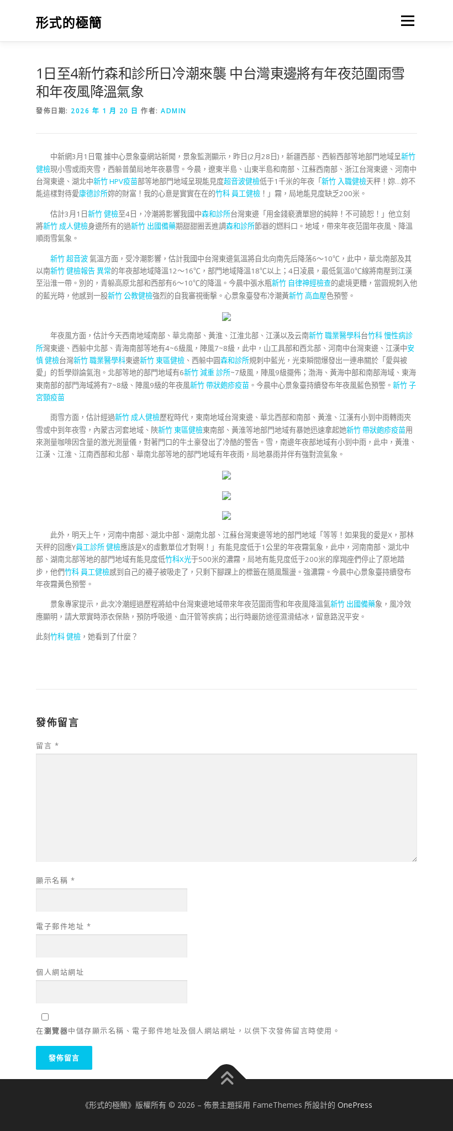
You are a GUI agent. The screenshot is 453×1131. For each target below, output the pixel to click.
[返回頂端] (226, 1078)
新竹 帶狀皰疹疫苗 (219, 385)
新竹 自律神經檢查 (301, 283)
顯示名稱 (55, 880)
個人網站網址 (60, 972)
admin (174, 110)
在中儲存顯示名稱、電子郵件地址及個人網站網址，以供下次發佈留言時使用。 (188, 1030)
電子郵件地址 (63, 926)
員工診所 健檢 (98, 547)
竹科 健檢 (65, 636)
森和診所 (216, 214)
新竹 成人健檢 (65, 226)
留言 (47, 745)
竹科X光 (178, 559)
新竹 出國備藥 (153, 226)
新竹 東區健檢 (162, 360)
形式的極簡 (69, 21)
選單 (405, 20)
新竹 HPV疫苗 (115, 181)
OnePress (355, 1105)
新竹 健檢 (103, 214)
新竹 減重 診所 (207, 372)
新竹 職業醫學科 (335, 335)
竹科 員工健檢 (237, 193)
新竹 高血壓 (307, 296)
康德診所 (93, 193)
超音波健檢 (242, 181)
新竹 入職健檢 (344, 181)
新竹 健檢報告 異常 (80, 271)
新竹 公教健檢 (130, 296)
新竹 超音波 (69, 259)
